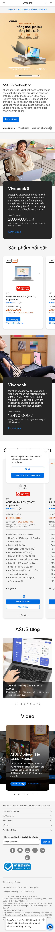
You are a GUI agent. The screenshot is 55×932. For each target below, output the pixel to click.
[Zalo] (42, 850)
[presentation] (24, 596)
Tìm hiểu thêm (23, 601)
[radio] (20, 485)
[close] (46, 452)
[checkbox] (23, 615)
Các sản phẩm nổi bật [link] (43, 128)
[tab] (16, 76)
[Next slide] (50, 128)
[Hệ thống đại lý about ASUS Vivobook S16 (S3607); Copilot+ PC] (23, 596)
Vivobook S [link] (9, 128)
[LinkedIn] (35, 850)
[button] (4, 3)
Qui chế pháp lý (27, 892)
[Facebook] (12, 850)
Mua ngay (13, 319)
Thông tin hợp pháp (10, 892)
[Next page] (40, 704)
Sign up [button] (46, 842)
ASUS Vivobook (44, 805)
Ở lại (27, 469)
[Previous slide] (3, 760)
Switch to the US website (27, 475)
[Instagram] (27, 850)
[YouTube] (20, 850)
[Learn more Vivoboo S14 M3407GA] (27, 78)
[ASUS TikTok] (27, 857)
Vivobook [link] (23, 128)
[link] (27, 3)
